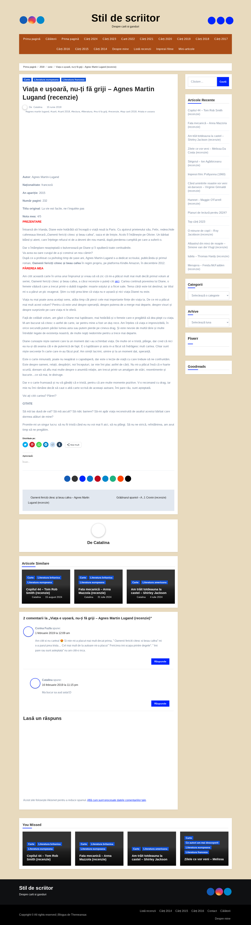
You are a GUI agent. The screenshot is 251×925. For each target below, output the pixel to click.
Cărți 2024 (90, 39)
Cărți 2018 (202, 39)
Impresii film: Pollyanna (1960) (207, 174)
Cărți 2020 (165, 39)
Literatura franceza (74, 79)
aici (117, 281)
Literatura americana (154, 582)
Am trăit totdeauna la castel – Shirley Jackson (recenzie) (148, 593)
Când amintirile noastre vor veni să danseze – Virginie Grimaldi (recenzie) (207, 187)
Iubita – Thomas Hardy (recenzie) (208, 256)
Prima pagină (31, 39)
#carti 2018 (64, 111)
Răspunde (160, 661)
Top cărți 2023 (196, 221)
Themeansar (78, 914)
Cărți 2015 (82, 49)
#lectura (75, 111)
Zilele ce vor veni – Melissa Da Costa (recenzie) (204, 861)
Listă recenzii (142, 49)
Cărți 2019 (184, 39)
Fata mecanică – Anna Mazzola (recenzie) (95, 591)
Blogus (62, 914)
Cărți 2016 (63, 49)
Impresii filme (164, 49)
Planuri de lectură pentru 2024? (207, 212)
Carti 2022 (128, 39)
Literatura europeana (46, 79)
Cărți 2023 (109, 39)
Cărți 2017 (221, 39)
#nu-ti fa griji (100, 111)
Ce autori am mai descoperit (202, 842)
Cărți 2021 (146, 39)
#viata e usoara (146, 111)
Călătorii (51, 39)
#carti (54, 111)
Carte (27, 79)
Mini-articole (187, 49)
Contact (212, 910)
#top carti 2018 (128, 111)
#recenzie (113, 111)
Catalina (37, 107)
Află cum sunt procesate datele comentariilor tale (116, 800)
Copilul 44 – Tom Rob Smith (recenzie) (41, 591)
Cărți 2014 (100, 49)
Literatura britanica (49, 577)
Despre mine (120, 49)
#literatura (86, 111)
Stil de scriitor (125, 18)
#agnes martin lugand (37, 111)
